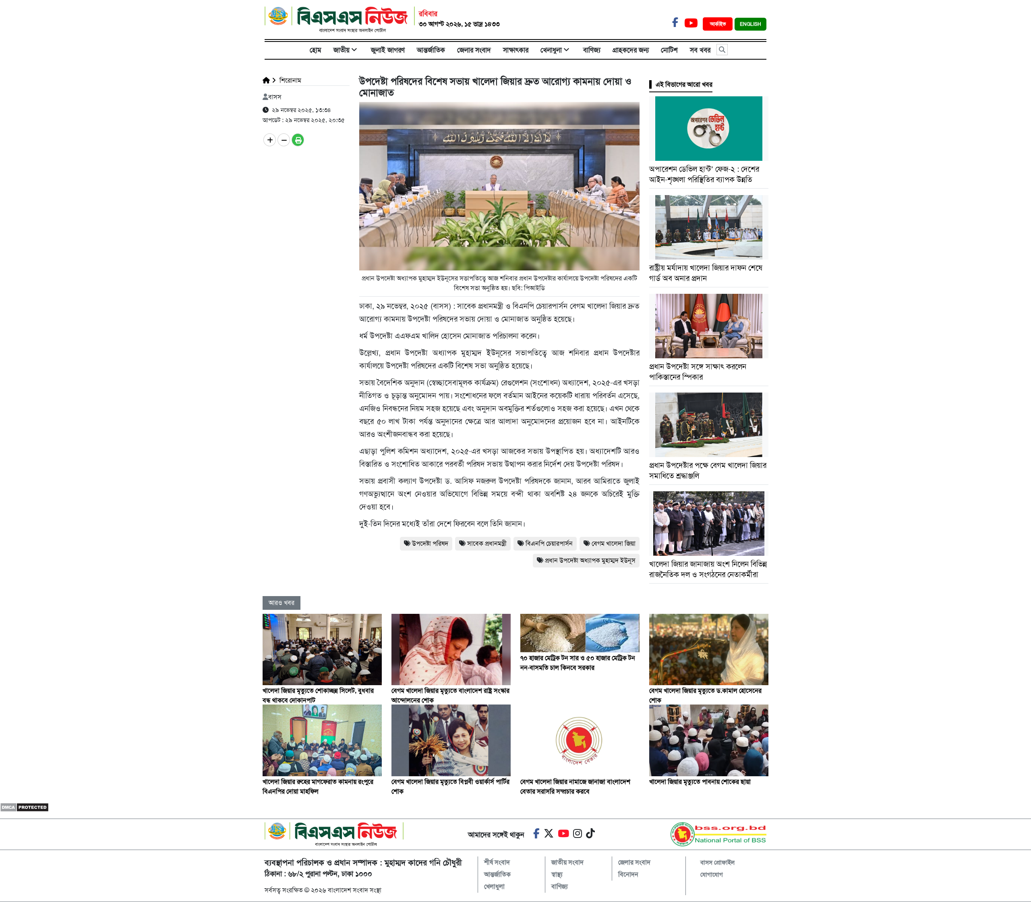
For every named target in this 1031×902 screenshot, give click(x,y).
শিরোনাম (289, 80)
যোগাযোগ (711, 875)
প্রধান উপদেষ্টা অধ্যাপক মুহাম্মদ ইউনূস (590, 560)
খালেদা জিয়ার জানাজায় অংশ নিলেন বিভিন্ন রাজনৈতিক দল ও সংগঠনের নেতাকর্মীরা (708, 569)
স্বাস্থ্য (557, 874)
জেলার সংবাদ (474, 50)
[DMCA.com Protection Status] (24, 806)
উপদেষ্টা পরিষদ (430, 543)
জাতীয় (341, 50)
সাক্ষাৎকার (515, 50)
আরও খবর (281, 603)
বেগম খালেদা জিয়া (614, 543)
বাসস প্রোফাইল (717, 862)
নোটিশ (669, 50)
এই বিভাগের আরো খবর (684, 84)
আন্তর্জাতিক (431, 50)
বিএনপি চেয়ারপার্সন (549, 543)
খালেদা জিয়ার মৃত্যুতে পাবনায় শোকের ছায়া (700, 781)
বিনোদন (628, 874)
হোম (315, 50)
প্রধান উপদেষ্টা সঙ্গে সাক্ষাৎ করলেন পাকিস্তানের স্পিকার (697, 372)
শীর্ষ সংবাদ (497, 862)
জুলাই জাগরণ (388, 50)
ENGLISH (750, 24)
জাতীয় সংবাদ (567, 862)
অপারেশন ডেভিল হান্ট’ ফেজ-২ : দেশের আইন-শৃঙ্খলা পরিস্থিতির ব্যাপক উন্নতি (704, 174)
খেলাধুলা (551, 50)
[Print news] (298, 139)
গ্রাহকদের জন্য (631, 50)
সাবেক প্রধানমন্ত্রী (487, 543)
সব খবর (700, 50)
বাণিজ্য (591, 50)
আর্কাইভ (718, 24)
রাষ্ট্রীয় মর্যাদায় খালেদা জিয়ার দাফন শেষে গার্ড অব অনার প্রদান (705, 273)
